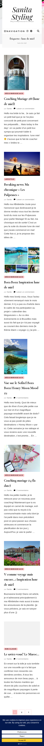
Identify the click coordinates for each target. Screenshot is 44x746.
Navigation (15, 31)
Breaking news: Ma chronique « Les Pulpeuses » (16, 189)
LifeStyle (9, 179)
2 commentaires (22, 398)
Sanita (9, 108)
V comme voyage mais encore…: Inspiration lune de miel (21, 579)
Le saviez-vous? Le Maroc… (21, 654)
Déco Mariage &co (14, 93)
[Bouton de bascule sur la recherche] (38, 31)
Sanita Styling (22, 13)
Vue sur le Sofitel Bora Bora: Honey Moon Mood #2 (21, 388)
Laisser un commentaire (25, 108)
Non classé (10, 649)
